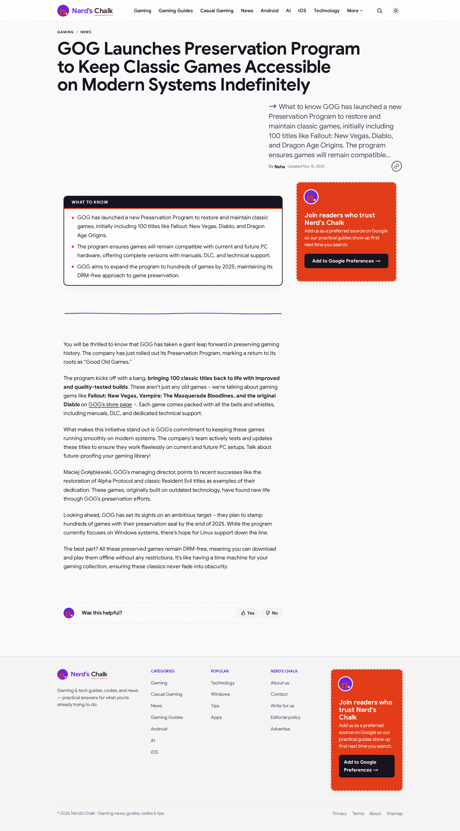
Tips (215, 706)
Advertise (280, 729)
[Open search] (379, 11)
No (275, 613)
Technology (327, 10)
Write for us (282, 706)
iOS (302, 10)
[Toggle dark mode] (396, 11)
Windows (220, 694)
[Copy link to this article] (396, 166)
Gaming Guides (176, 10)
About (375, 813)
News (247, 10)
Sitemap (395, 813)
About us (280, 683)
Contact (279, 694)
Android (270, 10)
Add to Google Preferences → (346, 261)
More (353, 10)
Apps (216, 717)
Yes (250, 613)
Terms (358, 813)
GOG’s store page (110, 404)
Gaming (142, 10)
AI (288, 10)
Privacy (340, 813)
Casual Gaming (216, 10)
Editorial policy (285, 717)
